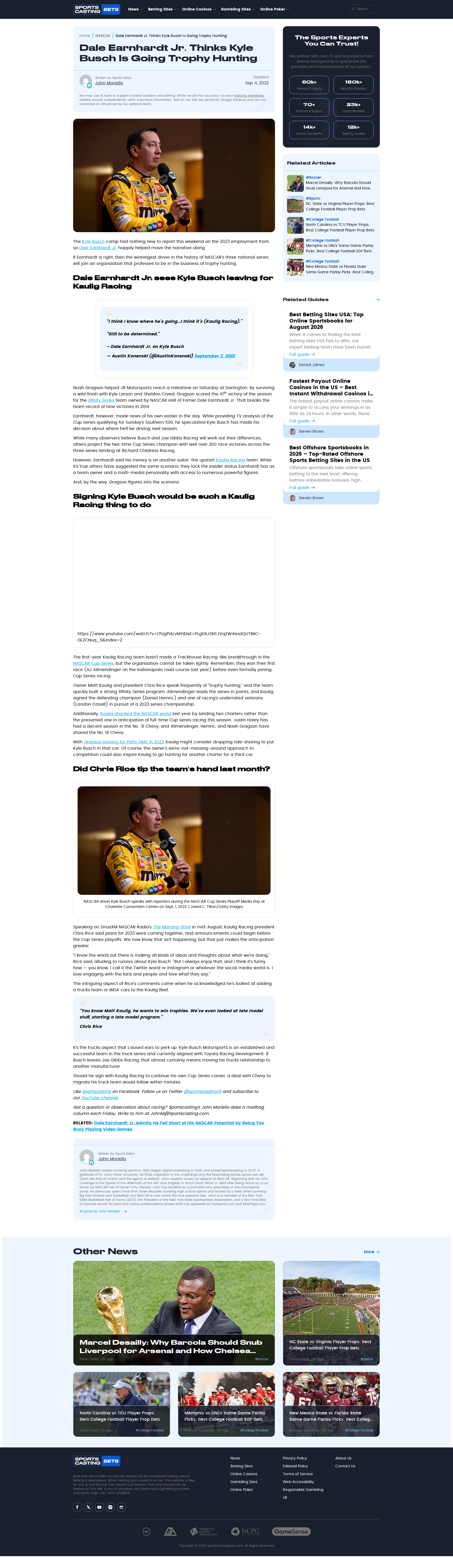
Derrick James (312, 365)
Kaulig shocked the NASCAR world (135, 714)
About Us (343, 1458)
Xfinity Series (101, 400)
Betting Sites (160, 9)
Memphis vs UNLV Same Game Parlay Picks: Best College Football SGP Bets (340, 248)
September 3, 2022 (214, 356)
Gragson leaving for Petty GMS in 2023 (124, 742)
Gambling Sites (236, 9)
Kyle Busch (93, 241)
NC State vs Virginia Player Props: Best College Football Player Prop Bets (340, 206)
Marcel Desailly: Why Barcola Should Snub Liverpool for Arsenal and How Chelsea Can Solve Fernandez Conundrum (338, 186)
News (133, 9)
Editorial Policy (295, 1466)
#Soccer (313, 177)
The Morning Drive (172, 927)
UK (285, 1498)
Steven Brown (311, 431)
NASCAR (103, 36)
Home (84, 36)
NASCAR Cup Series (93, 663)
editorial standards (249, 95)
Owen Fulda (89, 1359)
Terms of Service (298, 1474)
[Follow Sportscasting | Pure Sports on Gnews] (121, 1507)
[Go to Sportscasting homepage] (96, 9)
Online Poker (272, 9)
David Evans (299, 1359)
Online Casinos (197, 9)
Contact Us (345, 1466)
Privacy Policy (295, 1458)
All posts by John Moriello (100, 1211)
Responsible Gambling (303, 1490)
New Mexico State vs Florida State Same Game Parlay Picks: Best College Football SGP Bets (340, 270)
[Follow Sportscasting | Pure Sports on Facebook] (77, 1507)
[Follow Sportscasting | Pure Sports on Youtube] (99, 1507)
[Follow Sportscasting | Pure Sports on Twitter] (88, 1507)
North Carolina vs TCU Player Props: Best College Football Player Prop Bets (340, 227)
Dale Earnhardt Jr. (98, 248)
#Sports (313, 198)
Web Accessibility (298, 1482)
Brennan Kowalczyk (200, 1430)
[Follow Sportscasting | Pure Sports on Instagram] (110, 1507)
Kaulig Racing (230, 460)
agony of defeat (145, 1178)
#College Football (322, 219)
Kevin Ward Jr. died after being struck (225, 1183)
